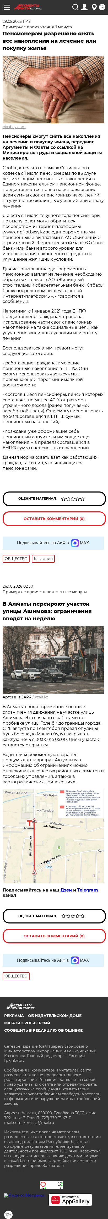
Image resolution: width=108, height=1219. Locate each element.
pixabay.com (14, 126)
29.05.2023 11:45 (17, 21)
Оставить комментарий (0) (54, 518)
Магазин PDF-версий (27, 1023)
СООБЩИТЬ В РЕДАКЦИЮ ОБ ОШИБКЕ (43, 1030)
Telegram (87, 890)
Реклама (14, 1015)
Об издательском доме (55, 1015)
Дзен (66, 890)
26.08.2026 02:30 (18, 586)
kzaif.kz (41, 697)
